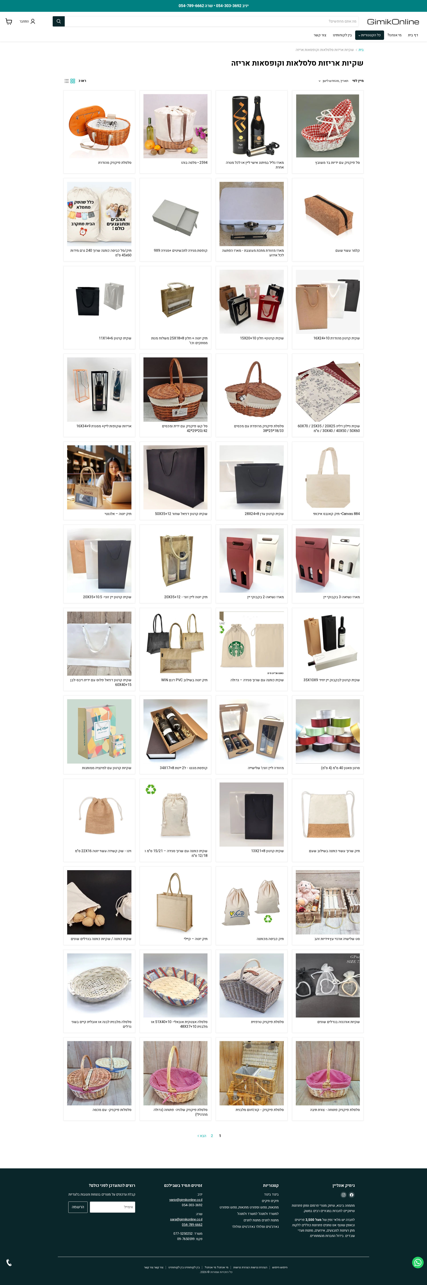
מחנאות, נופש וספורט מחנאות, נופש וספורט (249, 1207)
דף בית (413, 35)
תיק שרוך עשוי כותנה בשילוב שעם (334, 851)
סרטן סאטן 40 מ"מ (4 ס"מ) (340, 768)
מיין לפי (358, 81)
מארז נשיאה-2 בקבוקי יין (265, 597)
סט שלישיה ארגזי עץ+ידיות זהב (337, 939)
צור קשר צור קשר (153, 1267)
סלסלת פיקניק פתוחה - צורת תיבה (335, 1110)
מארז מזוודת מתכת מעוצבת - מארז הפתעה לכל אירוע (253, 253)
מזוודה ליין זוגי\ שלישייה (266, 768)
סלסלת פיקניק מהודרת (114, 162)
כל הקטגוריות (370, 35)
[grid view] (73, 81)
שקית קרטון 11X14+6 (115, 338)
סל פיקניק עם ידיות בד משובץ (337, 162)
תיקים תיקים (270, 1200)
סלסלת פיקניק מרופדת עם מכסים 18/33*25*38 (259, 429)
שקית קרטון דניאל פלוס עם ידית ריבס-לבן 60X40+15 (100, 682)
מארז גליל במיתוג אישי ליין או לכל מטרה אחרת (255, 165)
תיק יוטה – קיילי (195, 939)
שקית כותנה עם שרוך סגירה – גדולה (257, 680)
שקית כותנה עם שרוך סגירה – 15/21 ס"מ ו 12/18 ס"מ (176, 853)
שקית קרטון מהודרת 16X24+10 (336, 338)
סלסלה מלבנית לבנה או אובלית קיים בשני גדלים (101, 1024)
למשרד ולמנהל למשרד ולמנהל (258, 1213)
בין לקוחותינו (342, 35)
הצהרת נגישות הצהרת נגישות (250, 1267)
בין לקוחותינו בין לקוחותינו (184, 1267)
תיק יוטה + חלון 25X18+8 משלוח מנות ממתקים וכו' (179, 341)
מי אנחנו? (394, 35)
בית (361, 50)
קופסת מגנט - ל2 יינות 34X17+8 (183, 768)
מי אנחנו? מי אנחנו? (216, 1267)
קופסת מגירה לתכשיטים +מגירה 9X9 (180, 250)
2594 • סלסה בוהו (194, 162)
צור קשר (320, 35)
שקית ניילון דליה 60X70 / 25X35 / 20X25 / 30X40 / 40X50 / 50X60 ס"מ (329, 429)
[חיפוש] (59, 21)
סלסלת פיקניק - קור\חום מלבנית (260, 1110)
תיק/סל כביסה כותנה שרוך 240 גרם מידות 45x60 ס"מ (100, 253)
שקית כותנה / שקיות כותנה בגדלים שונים (101, 939)
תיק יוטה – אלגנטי (118, 514)
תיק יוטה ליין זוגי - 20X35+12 (185, 597)
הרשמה (78, 1207)
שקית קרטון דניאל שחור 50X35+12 (181, 514)
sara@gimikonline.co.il (186, 1219)
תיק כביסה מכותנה (270, 939)
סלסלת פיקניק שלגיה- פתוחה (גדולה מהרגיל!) (180, 1112)
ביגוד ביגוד (271, 1194)
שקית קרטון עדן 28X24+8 (264, 514)
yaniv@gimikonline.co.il (185, 1199)
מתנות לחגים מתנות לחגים (261, 1220)
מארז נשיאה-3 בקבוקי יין (341, 597)
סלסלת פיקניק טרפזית (267, 1022)
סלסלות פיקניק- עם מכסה (112, 1110)
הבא (202, 1136)
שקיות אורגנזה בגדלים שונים (338, 1022)
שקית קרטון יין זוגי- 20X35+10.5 (107, 597)
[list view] (66, 81)
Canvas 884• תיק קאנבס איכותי (336, 514)
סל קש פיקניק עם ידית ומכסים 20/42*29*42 (184, 429)
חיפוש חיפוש (280, 1267)
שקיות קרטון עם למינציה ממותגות (106, 768)
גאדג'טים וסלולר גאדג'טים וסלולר (255, 1226)
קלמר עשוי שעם (347, 250)
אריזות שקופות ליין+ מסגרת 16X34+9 (103, 426)
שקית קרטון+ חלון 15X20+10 (262, 338)
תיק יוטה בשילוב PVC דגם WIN (184, 680)
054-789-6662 (192, 1224)
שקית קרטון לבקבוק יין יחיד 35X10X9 (332, 680)
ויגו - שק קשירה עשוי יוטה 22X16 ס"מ (103, 851)
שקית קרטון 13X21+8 (267, 851)
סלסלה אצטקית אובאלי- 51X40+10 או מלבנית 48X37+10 (179, 1024)
